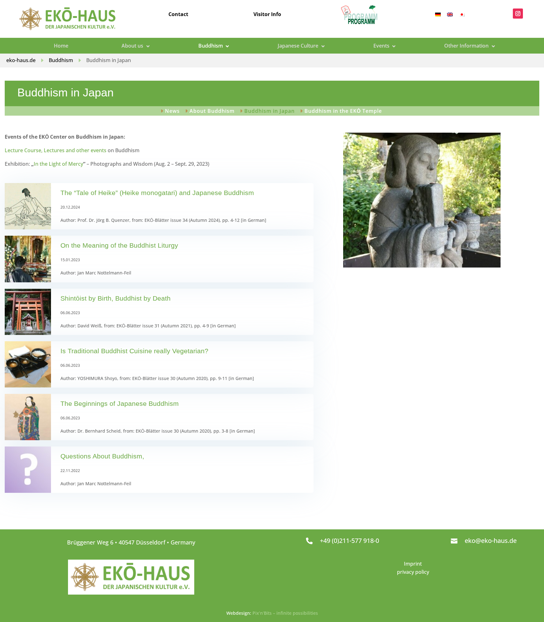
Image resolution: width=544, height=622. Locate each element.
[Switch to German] (438, 14)
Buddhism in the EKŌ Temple (343, 111)
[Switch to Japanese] (462, 14)
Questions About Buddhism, (102, 456)
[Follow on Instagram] (518, 14)
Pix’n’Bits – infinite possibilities (285, 613)
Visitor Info (267, 14)
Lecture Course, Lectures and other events (55, 150)
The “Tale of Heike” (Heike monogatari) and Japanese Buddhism (157, 192)
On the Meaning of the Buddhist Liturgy (119, 245)
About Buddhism (212, 111)
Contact (178, 14)
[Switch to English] (450, 14)
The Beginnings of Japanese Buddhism (119, 403)
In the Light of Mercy (58, 163)
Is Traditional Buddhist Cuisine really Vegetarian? (134, 350)
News (172, 111)
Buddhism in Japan (269, 111)
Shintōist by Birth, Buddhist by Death (115, 298)
